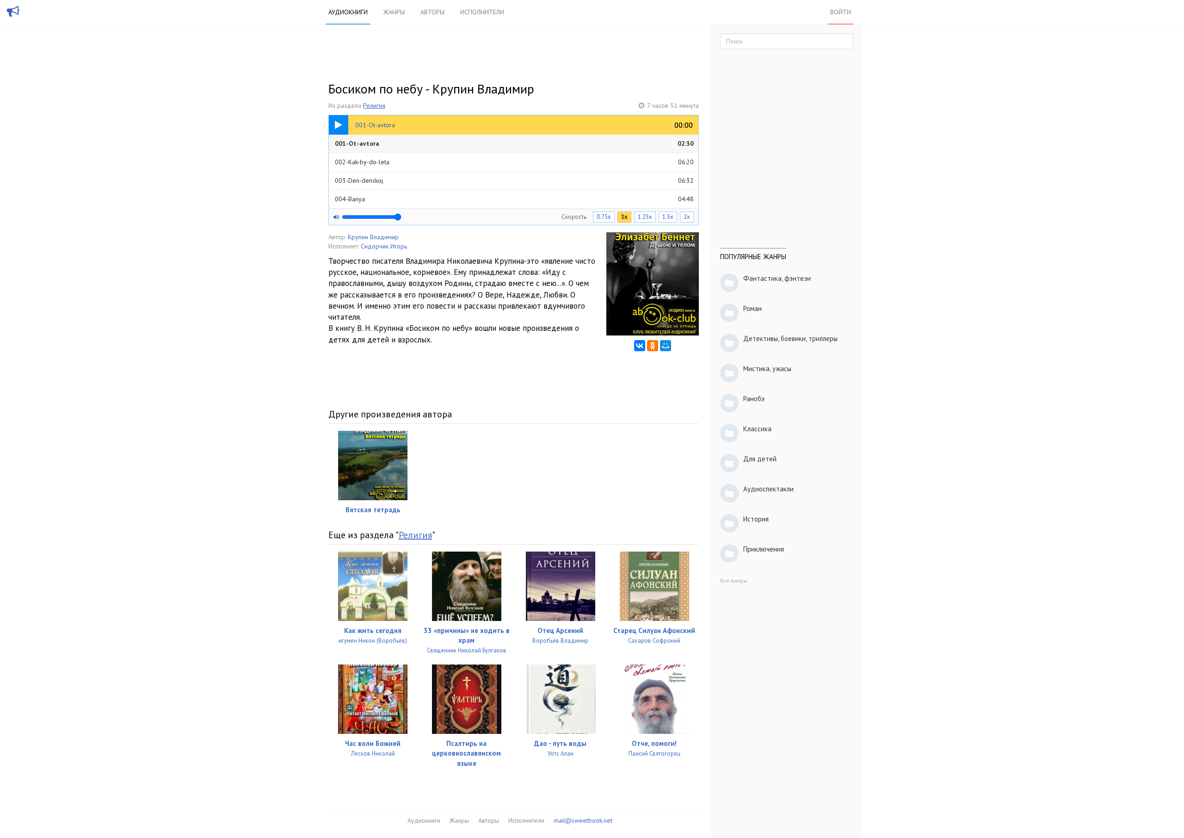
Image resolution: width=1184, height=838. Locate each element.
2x (687, 217)
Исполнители (482, 12)
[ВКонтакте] (639, 345)
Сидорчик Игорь (384, 246)
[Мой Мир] (665, 345)
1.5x (667, 217)
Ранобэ (754, 398)
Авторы (432, 12)
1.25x (645, 217)
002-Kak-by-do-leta (514, 162)
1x (624, 217)
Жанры (394, 12)
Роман (752, 308)
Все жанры (733, 580)
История (756, 519)
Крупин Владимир (373, 237)
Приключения (763, 549)
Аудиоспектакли (768, 488)
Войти (840, 12)
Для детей (760, 458)
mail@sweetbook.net (583, 820)
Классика (757, 428)
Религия (374, 105)
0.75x (604, 217)
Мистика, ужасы (767, 368)
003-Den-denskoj (514, 180)
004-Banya (514, 199)
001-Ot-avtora (514, 143)
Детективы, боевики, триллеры (790, 338)
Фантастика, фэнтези (777, 278)
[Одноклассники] (652, 345)
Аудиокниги (348, 12)
